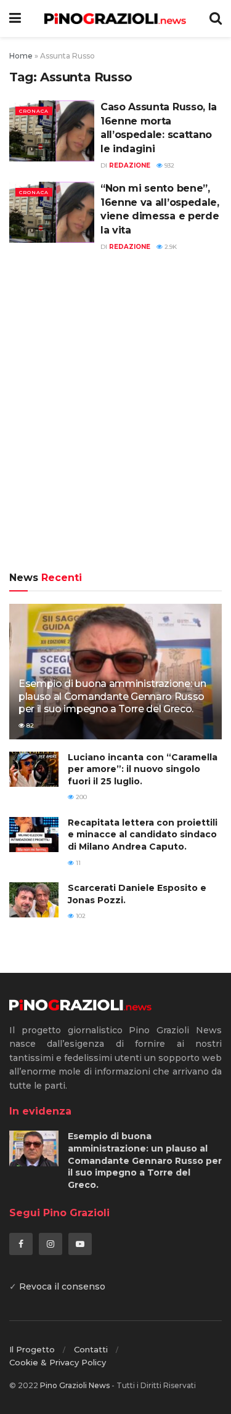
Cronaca (34, 111)
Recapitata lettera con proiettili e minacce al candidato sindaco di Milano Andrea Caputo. (142, 834)
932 (168, 165)
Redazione (129, 165)
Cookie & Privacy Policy (57, 1362)
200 (80, 797)
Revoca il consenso (62, 1286)
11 (77, 863)
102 (80, 916)
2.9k (170, 247)
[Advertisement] (115, 418)
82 (29, 725)
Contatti (91, 1349)
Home (21, 55)
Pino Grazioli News (75, 1385)
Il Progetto (32, 1349)
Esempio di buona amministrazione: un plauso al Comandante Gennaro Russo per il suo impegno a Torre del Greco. (112, 696)
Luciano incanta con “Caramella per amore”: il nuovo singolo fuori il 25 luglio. (142, 769)
